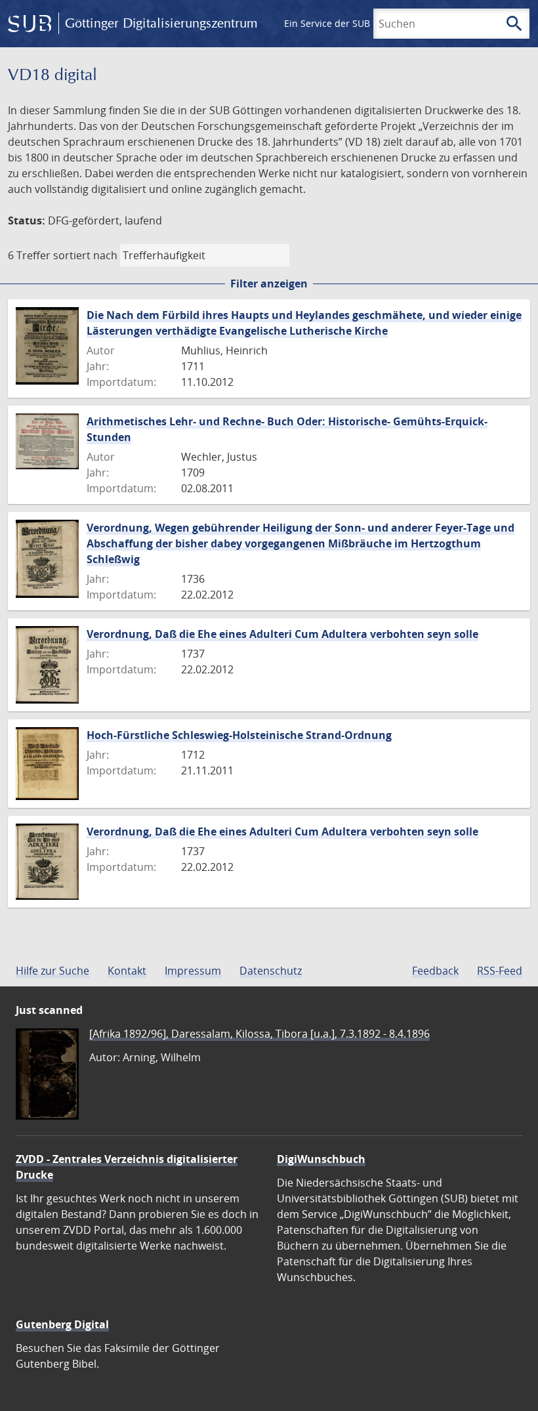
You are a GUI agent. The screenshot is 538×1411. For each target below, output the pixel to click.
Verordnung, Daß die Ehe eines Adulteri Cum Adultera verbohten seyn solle (282, 634)
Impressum (193, 970)
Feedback (435, 970)
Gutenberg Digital (62, 1324)
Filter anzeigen (269, 283)
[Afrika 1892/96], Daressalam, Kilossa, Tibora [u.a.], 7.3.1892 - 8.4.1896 (259, 1033)
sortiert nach (85, 255)
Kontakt (127, 970)
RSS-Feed (499, 970)
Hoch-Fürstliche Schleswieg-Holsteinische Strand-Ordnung (239, 735)
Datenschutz (270, 970)
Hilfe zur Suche (52, 970)
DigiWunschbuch (321, 1159)
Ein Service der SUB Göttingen (350, 23)
